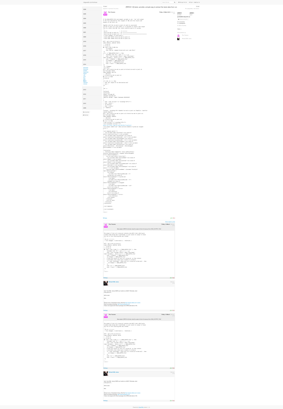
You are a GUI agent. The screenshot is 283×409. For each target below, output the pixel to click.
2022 (84, 28)
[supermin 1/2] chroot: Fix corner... (111, 8)
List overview (86, 112)
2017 (84, 50)
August (85, 73)
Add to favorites (182, 25)
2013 (84, 89)
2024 (84, 18)
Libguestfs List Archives (90, 2)
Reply (105, 218)
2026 (84, 9)
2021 (84, 32)
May (84, 78)
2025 (84, 14)
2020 (84, 37)
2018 (84, 46)
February (85, 82)
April (84, 79)
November (85, 69)
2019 (84, 41)
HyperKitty (141, 407)
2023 (84, 23)
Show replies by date (170, 222)
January (85, 84)
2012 (84, 94)
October (85, 70)
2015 (84, 60)
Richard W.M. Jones (114, 282)
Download (86, 115)
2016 (84, 55)
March (84, 81)
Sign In (191, 2)
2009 (84, 108)
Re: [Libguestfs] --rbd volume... (192, 8)
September (86, 72)
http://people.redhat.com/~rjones (132, 302)
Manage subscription (183, 19)
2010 (84, 103)
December (85, 67)
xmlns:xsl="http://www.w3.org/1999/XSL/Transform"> (117, 125)
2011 (84, 99)
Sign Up (198, 2)
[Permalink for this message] (174, 13)
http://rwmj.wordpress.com (124, 304)
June (84, 76)
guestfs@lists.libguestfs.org (183, 16)
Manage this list (183, 2)
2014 (84, 64)
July (84, 75)
